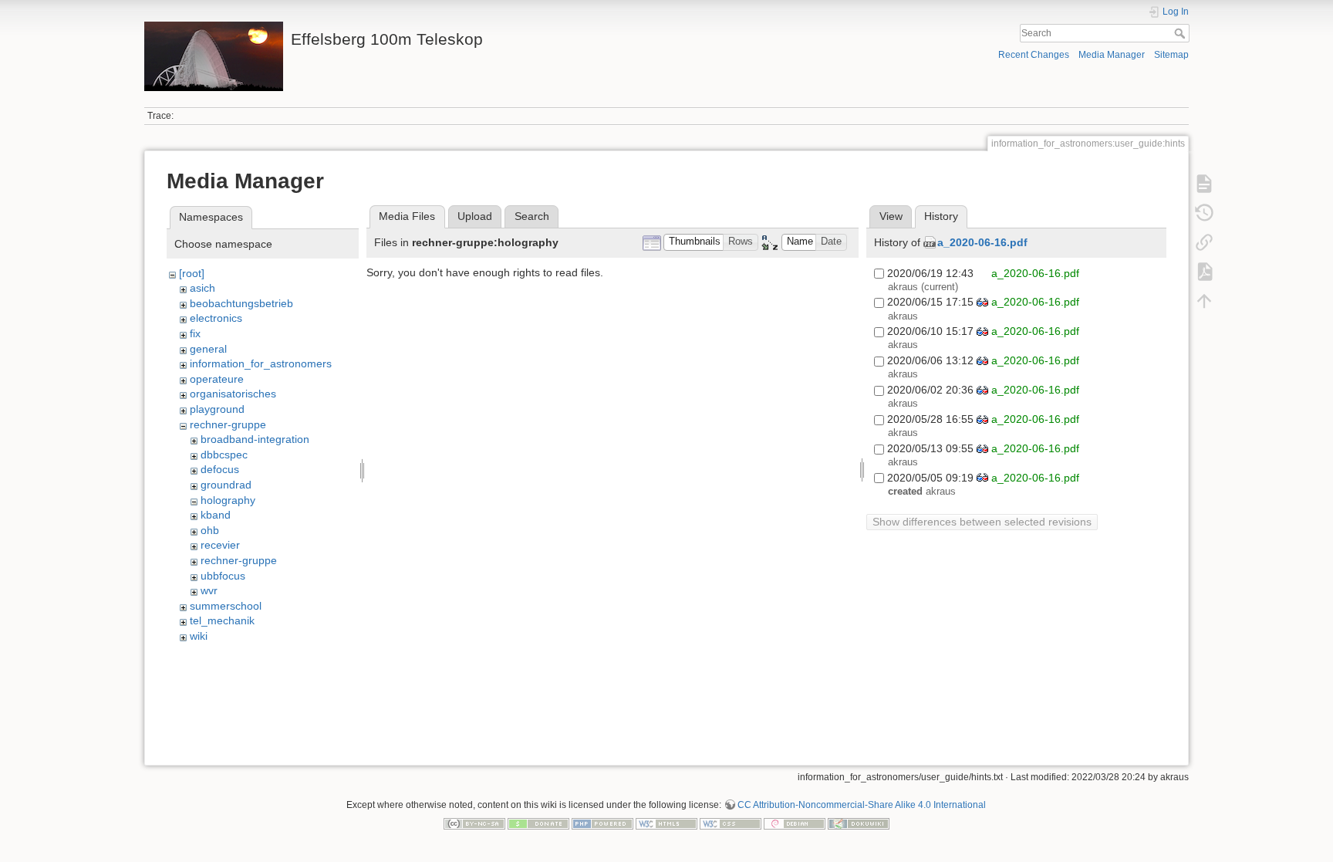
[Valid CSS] (730, 823)
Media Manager (1111, 54)
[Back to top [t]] (1204, 301)
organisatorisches (233, 393)
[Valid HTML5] (666, 823)
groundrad (226, 484)
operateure (217, 379)
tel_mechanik (222, 620)
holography (228, 500)
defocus (220, 469)
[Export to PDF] (1204, 271)
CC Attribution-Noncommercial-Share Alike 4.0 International (861, 804)
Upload (474, 216)
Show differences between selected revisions (982, 522)
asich (202, 288)
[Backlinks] (1204, 242)
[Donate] (538, 823)
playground (217, 409)
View (891, 216)
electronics (216, 318)
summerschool (226, 606)
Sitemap (1171, 54)
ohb (210, 530)
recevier (220, 545)
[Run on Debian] (794, 823)
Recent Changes (1033, 54)
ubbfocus (223, 576)
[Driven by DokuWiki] (858, 823)
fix (195, 333)
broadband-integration (255, 439)
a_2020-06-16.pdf (982, 242)
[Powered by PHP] (602, 823)
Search (1181, 33)
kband (216, 515)
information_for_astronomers (261, 363)
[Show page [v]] (1204, 183)
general (208, 349)
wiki (199, 636)
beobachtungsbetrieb (241, 303)
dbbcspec (224, 454)
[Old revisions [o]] (1204, 213)
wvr (209, 590)
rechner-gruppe (228, 424)
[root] (191, 273)
